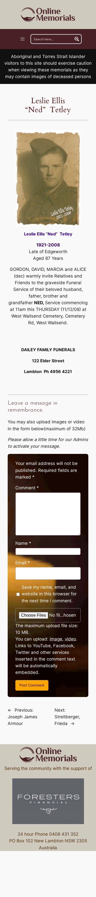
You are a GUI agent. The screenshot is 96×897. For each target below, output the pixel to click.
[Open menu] (22, 39)
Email (22, 562)
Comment (27, 487)
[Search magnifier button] (76, 39)
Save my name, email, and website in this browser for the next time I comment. (49, 594)
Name (23, 543)
